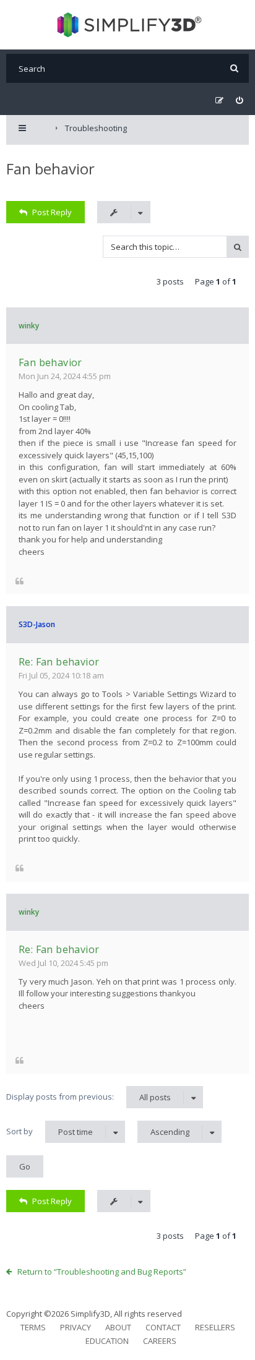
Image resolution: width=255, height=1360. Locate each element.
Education (107, 1340)
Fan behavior (50, 168)
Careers (159, 1340)
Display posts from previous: (88, 1097)
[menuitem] (239, 100)
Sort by (49, 1131)
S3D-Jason (37, 624)
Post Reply (52, 212)
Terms (33, 1327)
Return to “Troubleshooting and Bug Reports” (101, 1271)
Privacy (75, 1327)
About (118, 1327)
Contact (163, 1327)
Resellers (215, 1327)
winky (29, 325)
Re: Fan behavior (59, 662)
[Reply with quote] (19, 580)
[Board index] (128, 24)
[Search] (234, 68)
